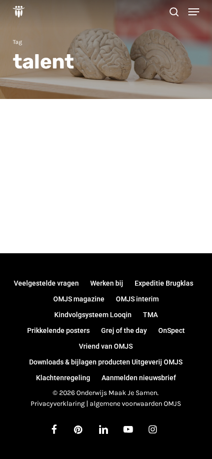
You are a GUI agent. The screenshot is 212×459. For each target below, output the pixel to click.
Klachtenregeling (63, 378)
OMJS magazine (79, 299)
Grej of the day (124, 330)
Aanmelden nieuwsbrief (139, 378)
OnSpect (171, 330)
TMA (150, 315)
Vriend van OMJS (106, 346)
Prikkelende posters (58, 330)
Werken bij (106, 283)
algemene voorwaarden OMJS (135, 403)
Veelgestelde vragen (46, 283)
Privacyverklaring (58, 403)
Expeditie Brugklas (164, 283)
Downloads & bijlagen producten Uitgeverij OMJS (105, 362)
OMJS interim (137, 299)
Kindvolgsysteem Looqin (93, 315)
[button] (193, 12)
